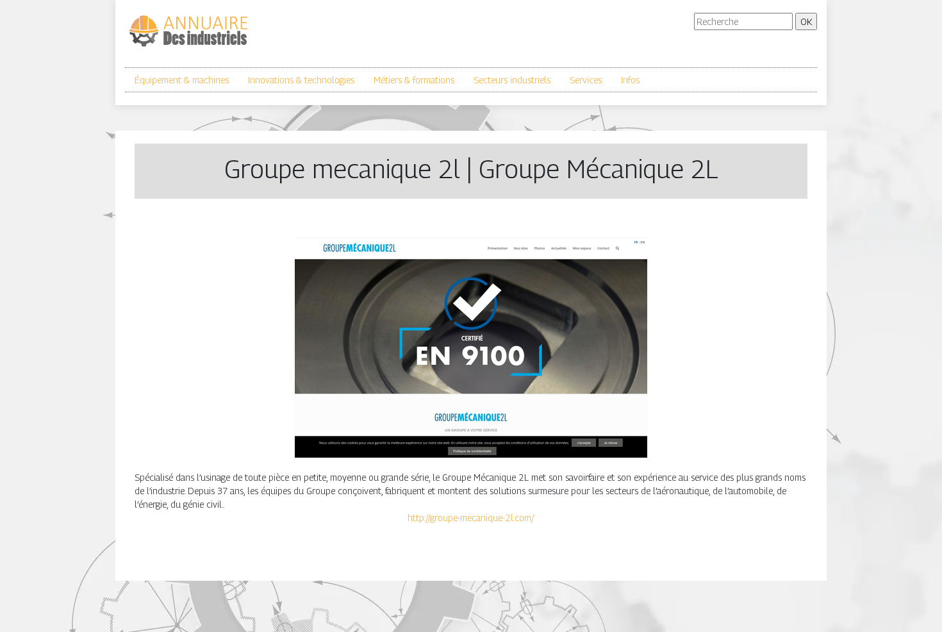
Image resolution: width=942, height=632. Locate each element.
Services (586, 79)
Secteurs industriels (512, 79)
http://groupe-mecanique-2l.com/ (471, 517)
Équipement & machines (182, 79)
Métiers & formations (414, 79)
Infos (630, 79)
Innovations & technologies (301, 79)
